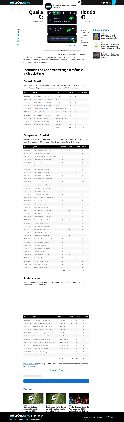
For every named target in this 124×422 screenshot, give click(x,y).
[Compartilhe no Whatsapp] (18, 41)
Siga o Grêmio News (30, 364)
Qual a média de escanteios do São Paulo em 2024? (30, 409)
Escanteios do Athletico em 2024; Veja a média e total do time (56, 409)
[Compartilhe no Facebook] (18, 32)
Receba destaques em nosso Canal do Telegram (56, 381)
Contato (21, 419)
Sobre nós (12, 419)
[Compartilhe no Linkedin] (18, 38)
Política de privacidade (33, 419)
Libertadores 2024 (29, 376)
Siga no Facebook (32, 416)
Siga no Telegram (39, 416)
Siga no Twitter (35, 416)
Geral (39, 376)
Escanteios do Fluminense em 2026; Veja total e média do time (110, 55)
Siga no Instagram (42, 416)
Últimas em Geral (101, 30)
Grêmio (45, 109)
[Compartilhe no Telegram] (18, 44)
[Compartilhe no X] (18, 35)
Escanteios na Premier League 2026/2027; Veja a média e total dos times (109, 36)
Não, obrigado (73, 45)
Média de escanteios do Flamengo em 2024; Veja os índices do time (79, 409)
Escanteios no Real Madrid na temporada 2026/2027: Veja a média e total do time (110, 46)
